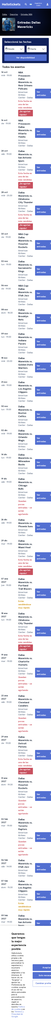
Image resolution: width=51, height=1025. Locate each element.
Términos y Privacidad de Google (17, 1014)
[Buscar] (25, 4)
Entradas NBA (26, 14)
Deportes (14, 14)
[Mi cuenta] (47, 4)
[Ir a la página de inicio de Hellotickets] (11, 4)
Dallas (4, 14)
